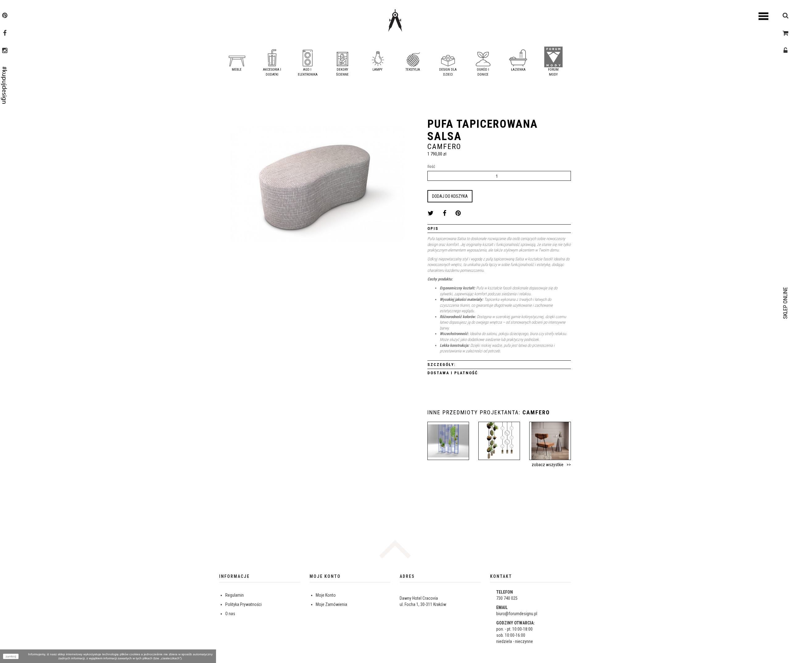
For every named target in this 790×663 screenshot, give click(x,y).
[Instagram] (4, 51)
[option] (317, 185)
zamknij (11, 656)
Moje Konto (326, 595)
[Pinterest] (4, 16)
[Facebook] (4, 33)
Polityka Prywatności (243, 604)
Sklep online (785, 303)
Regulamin (234, 595)
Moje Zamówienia (331, 604)
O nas (230, 613)
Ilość (431, 166)
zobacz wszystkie (547, 464)
